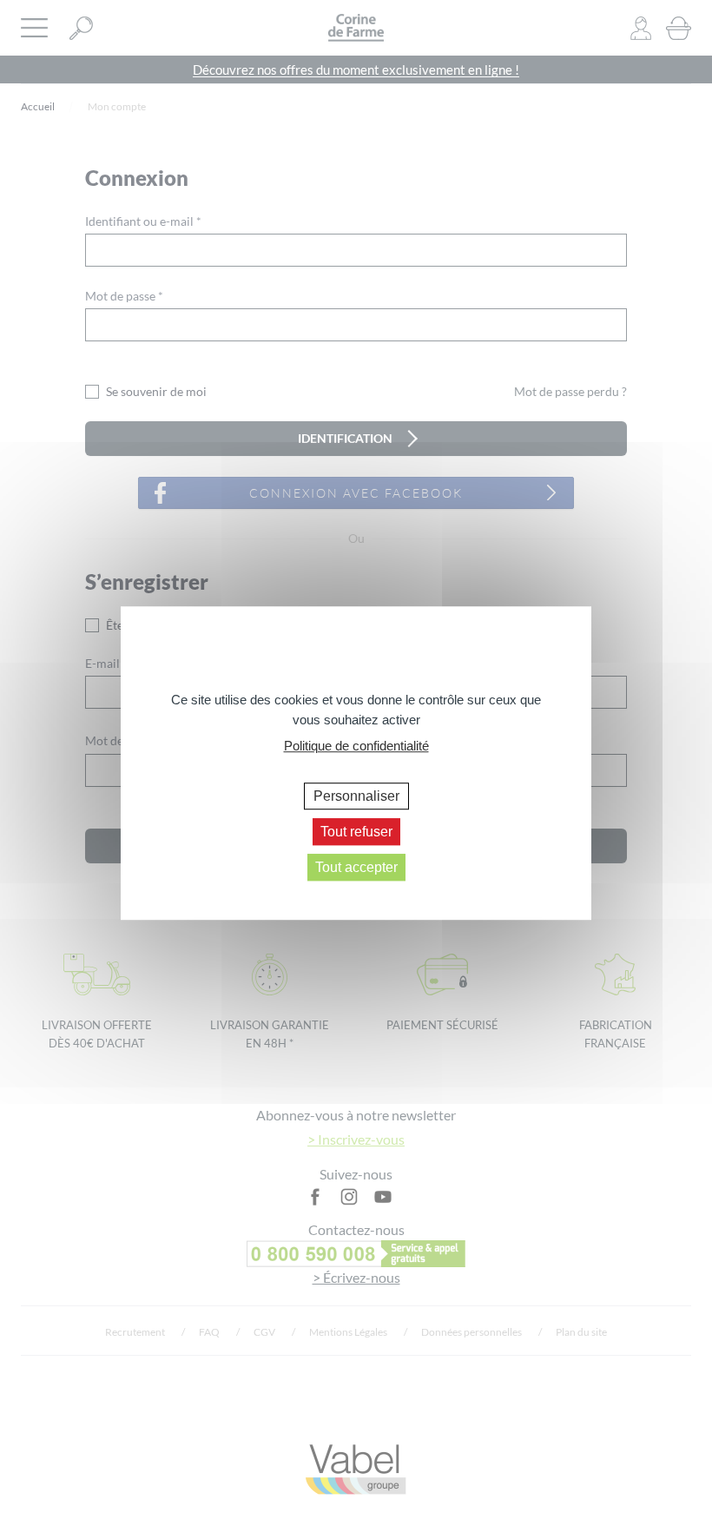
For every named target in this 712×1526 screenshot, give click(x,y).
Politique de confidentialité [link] (356, 745)
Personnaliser (356, 796)
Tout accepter (356, 867)
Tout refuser (356, 831)
